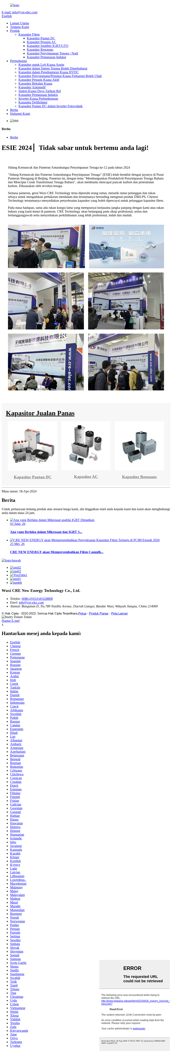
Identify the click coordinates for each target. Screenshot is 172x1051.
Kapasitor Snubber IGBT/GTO (47, 46)
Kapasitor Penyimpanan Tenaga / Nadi (52, 53)
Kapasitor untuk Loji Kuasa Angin (41, 64)
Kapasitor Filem (29, 34)
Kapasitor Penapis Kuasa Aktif (38, 79)
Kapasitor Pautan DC (41, 38)
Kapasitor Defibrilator (32, 102)
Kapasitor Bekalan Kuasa (35, 83)
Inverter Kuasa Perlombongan (38, 98)
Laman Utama (19, 23)
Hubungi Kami (20, 113)
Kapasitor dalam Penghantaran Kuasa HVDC (48, 72)
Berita (14, 110)
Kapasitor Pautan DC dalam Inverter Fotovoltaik (50, 106)
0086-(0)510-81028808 (37, 598)
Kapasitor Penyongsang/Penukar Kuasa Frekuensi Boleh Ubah (60, 76)
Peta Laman (119, 613)
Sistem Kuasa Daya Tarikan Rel (39, 91)
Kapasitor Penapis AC (41, 42)
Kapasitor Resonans (40, 49)
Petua (82, 613)
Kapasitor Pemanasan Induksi (46, 57)
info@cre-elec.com (31, 602)
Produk (15, 30)
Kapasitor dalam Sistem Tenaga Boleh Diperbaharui (52, 68)
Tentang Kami (19, 27)
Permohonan (18, 61)
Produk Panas (98, 613)
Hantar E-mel (11, 620)
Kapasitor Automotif (32, 87)
